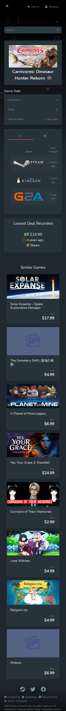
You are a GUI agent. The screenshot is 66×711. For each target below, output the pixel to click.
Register (54, 6)
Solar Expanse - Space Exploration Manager (26, 306)
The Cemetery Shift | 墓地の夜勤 (32, 362)
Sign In (35, 6)
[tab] (20, 136)
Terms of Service (17, 701)
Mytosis (15, 663)
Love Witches (20, 561)
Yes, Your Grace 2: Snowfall (30, 462)
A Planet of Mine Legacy (28, 413)
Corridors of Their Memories (30, 512)
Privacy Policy (49, 697)
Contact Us (14, 697)
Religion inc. (19, 610)
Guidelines (31, 697)
